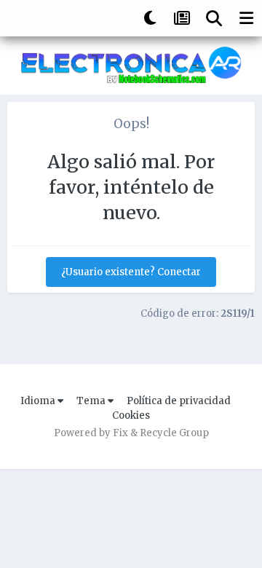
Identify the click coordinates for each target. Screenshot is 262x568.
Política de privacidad (179, 401)
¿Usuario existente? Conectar (131, 272)
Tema (92, 401)
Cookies (131, 415)
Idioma (38, 401)
